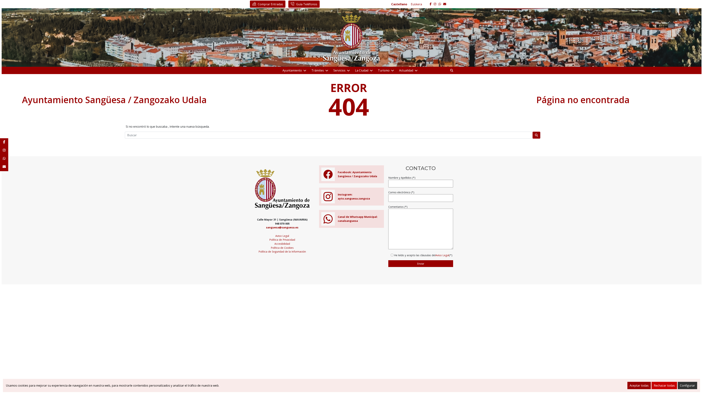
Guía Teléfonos (306, 4)
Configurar (687, 385)
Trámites (317, 70)
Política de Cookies (282, 247)
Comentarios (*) (398, 206)
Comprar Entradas (270, 4)
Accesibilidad (282, 243)
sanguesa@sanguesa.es (282, 227)
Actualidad (406, 70)
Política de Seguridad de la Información (282, 251)
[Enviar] (536, 135)
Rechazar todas (664, 385)
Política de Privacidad (282, 239)
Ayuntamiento (292, 70)
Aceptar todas (639, 385)
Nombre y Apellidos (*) (401, 177)
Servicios (339, 70)
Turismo (384, 70)
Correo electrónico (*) (401, 192)
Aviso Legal (282, 236)
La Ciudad (361, 70)
